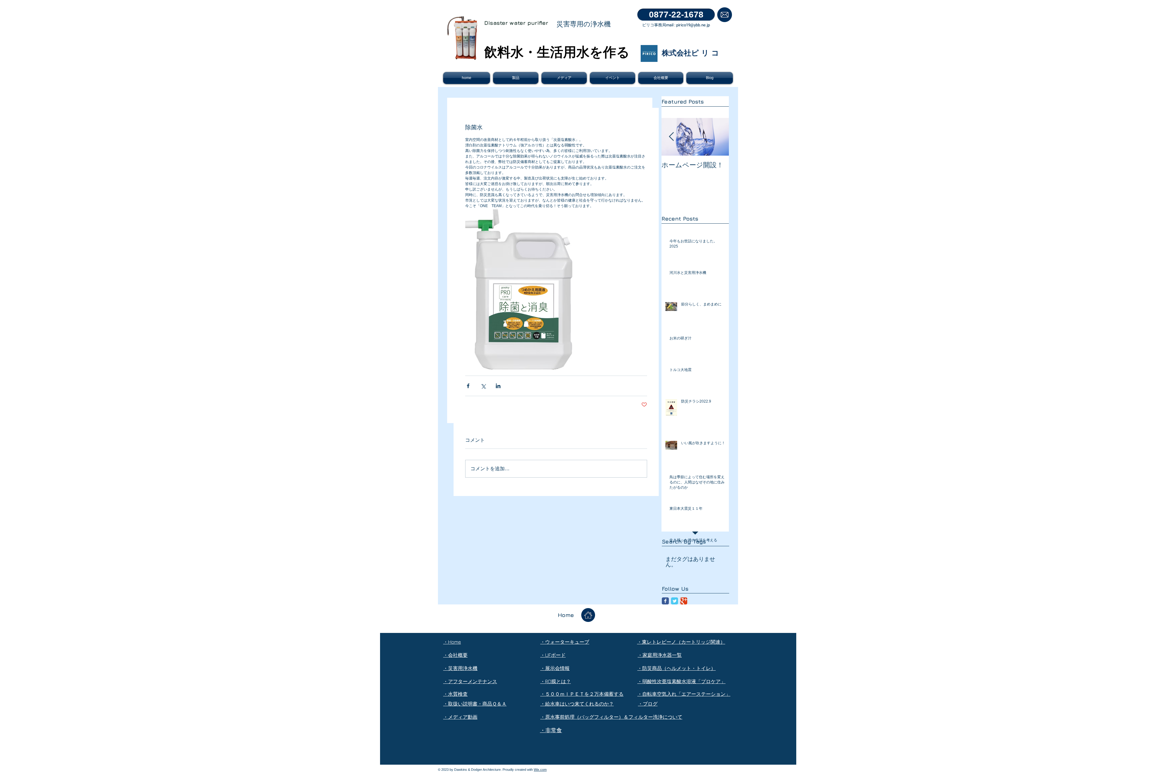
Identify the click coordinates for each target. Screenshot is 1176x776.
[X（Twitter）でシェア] (483, 386)
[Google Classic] (683, 600)
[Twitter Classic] (674, 600)
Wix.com (540, 769)
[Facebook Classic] (665, 600)
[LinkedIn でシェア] (498, 386)
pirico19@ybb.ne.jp (693, 25)
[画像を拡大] (518, 289)
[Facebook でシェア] (468, 386)
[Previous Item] (671, 137)
